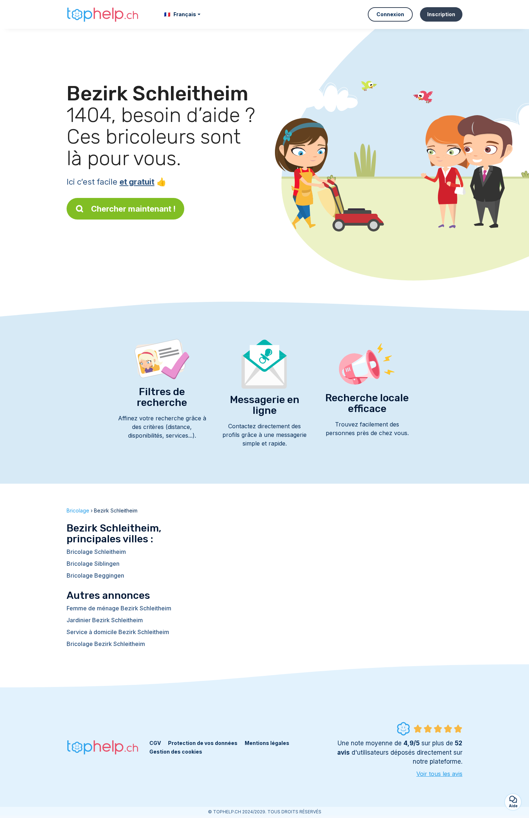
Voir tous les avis (439, 773)
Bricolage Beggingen (95, 575)
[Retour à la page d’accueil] (103, 14)
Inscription (441, 14)
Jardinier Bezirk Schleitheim (105, 620)
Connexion (390, 14)
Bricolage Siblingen (93, 563)
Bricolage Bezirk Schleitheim (106, 643)
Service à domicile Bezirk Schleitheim (118, 632)
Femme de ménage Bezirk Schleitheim (119, 608)
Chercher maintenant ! (133, 208)
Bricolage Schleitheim (96, 551)
